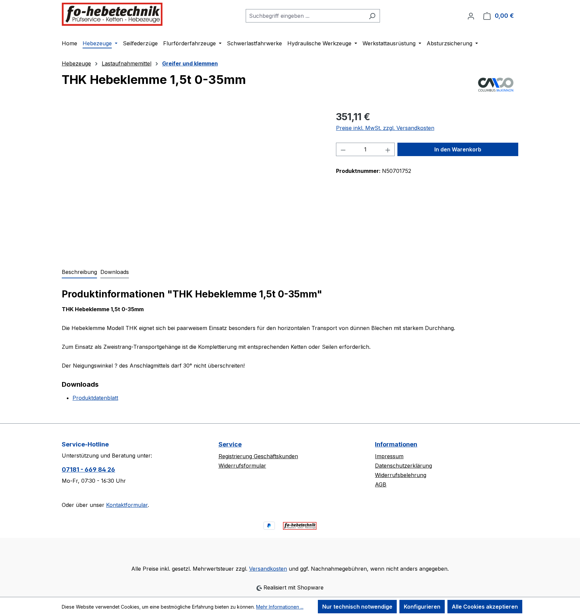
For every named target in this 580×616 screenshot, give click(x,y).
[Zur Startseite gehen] (112, 14)
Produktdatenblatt (95, 397)
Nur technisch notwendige (357, 606)
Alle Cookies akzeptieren (485, 606)
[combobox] (305, 15)
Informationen (396, 444)
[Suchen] (372, 15)
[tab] (79, 272)
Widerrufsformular (242, 465)
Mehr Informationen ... (279, 607)
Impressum (389, 456)
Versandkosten (268, 568)
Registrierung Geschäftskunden (258, 456)
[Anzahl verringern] (343, 149)
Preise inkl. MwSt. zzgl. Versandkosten (385, 128)
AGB (380, 484)
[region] (192, 182)
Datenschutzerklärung (403, 465)
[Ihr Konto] (471, 15)
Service (230, 444)
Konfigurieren (422, 606)
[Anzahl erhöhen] (388, 149)
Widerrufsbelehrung (400, 475)
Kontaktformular (127, 505)
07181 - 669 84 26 (88, 469)
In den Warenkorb (457, 149)
